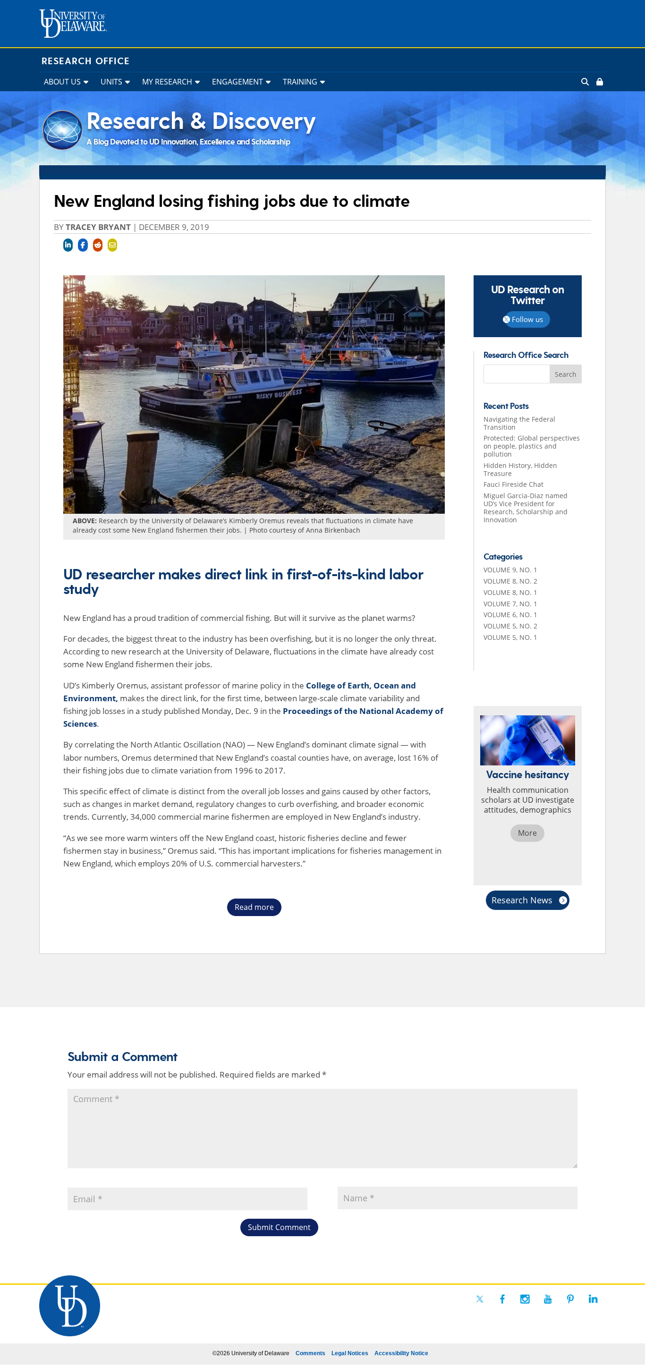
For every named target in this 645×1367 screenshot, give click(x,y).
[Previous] (474, 795)
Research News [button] (522, 900)
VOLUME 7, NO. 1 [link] (510, 603)
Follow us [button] (527, 319)
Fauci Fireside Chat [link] (513, 484)
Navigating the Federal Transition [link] (519, 423)
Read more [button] (254, 907)
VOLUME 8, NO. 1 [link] (510, 592)
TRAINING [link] (300, 81)
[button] (566, 374)
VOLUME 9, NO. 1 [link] (510, 569)
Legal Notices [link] (349, 1353)
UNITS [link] (111, 81)
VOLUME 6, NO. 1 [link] (510, 614)
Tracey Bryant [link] (98, 226)
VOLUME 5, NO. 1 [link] (510, 637)
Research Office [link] (86, 61)
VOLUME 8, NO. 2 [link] (510, 581)
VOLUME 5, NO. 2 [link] (510, 625)
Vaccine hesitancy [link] (527, 775)
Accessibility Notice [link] (401, 1353)
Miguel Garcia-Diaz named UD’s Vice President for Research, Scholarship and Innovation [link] (526, 507)
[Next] (580, 795)
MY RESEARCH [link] (167, 81)
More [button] (527, 833)
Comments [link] (310, 1353)
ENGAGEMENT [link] (237, 81)
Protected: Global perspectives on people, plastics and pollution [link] (532, 445)
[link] (599, 81)
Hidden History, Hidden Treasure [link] (520, 469)
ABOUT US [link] (62, 81)
